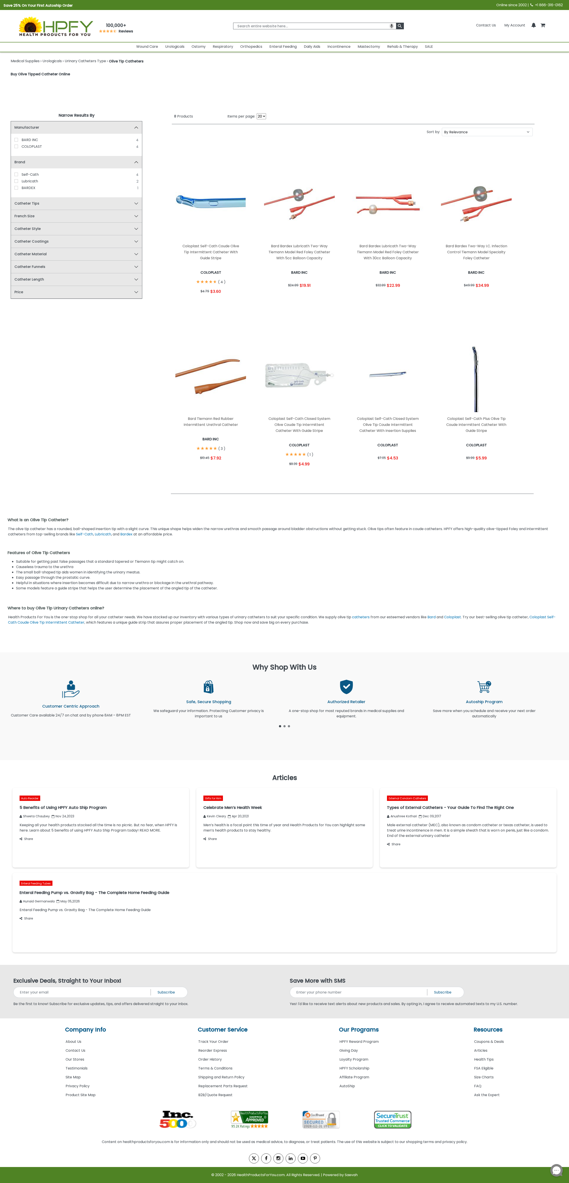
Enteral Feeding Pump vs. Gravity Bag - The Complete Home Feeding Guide (85, 909)
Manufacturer (26, 127)
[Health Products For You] (55, 26)
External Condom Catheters (407, 798)
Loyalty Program (353, 1059)
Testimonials (77, 1068)
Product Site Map (81, 1094)
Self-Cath (30, 174)
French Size (24, 216)
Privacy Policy (78, 1086)
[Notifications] (533, 25)
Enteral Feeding (283, 46)
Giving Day (348, 1050)
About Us (73, 1041)
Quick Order (191, 303)
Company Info (85, 1029)
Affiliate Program (354, 1077)
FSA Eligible (483, 1068)
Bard (432, 617)
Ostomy (199, 46)
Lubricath (30, 181)
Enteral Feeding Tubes (36, 883)
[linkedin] (291, 1158)
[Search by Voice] (391, 26)
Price (18, 292)
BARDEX (28, 187)
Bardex (126, 534)
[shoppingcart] (543, 25)
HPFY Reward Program (359, 1041)
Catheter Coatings (31, 241)
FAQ (477, 1086)
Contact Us (486, 25)
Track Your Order (213, 1041)
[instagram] (278, 1158)
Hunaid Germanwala (39, 901)
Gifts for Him (213, 798)
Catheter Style (27, 228)
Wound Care (147, 46)
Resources (488, 1029)
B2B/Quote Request (215, 1094)
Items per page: (241, 116)
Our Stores (75, 1059)
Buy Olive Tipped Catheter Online (40, 74)
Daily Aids (312, 46)
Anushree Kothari (404, 816)
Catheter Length (29, 279)
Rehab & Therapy (402, 46)
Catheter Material (30, 254)
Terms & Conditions (215, 1068)
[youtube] (303, 1158)
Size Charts (484, 1077)
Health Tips (484, 1059)
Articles (480, 1050)
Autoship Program (484, 701)
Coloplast (452, 617)
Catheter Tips (26, 203)
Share (28, 839)
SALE (429, 46)
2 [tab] (284, 726)
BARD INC (30, 139)
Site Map (73, 1077)
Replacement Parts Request (223, 1086)
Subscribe (166, 992)
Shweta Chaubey (36, 816)
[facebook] (266, 1158)
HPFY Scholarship (354, 1068)
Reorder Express (212, 1050)
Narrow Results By (76, 115)
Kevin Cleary (216, 816)
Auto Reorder (29, 798)
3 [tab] (289, 726)
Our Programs (359, 1029)
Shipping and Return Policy (221, 1077)
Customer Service (223, 1029)
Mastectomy (369, 46)
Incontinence (339, 46)
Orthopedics (251, 46)
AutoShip (347, 1086)
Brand (19, 162)
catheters (361, 617)
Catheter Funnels (29, 266)
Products (183, 116)
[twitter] (254, 1158)
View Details (230, 303)
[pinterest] (315, 1158)
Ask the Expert (487, 1094)
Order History (210, 1059)
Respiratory (223, 46)
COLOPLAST (32, 146)
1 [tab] (280, 726)
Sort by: (433, 131)
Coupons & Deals (489, 1041)
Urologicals (174, 46)
